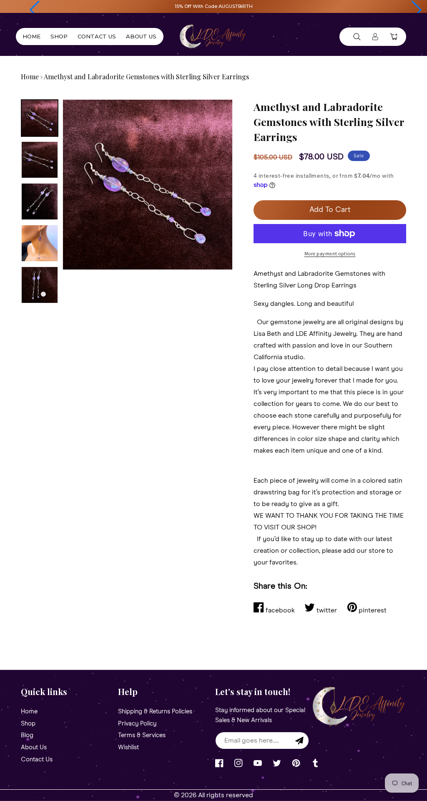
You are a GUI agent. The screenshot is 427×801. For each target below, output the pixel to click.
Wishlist (128, 747)
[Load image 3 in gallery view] (39, 201)
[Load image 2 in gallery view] (39, 159)
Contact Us (37, 759)
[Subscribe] (299, 740)
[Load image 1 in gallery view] (39, 118)
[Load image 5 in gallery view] (39, 285)
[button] (34, 10)
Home (30, 76)
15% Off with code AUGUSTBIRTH (214, 6)
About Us (34, 747)
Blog (27, 735)
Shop (28, 723)
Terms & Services (142, 735)
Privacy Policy (137, 723)
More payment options (330, 253)
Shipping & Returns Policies (155, 712)
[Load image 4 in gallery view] (39, 243)
